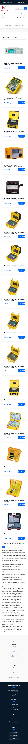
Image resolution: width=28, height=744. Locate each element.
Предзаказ (22, 67)
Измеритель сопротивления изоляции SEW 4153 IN (14, 434)
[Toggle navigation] (3, 18)
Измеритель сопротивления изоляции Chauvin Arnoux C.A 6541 (14, 233)
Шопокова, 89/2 (8, 2)
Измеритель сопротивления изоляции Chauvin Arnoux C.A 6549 (14, 367)
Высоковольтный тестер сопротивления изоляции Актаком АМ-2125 (13, 98)
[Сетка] (3, 35)
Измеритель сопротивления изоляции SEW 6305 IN (14, 534)
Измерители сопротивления (14, 23)
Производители (14, 704)
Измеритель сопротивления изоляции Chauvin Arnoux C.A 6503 (14, 199)
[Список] (2, 35)
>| (15, 547)
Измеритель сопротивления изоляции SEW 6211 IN (14, 467)
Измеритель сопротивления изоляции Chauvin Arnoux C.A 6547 (14, 333)
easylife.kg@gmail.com (14, 707)
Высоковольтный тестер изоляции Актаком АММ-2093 (13, 64)
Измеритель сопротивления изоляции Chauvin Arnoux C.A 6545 (14, 300)
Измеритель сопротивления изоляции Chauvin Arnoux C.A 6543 (14, 266)
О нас (14, 719)
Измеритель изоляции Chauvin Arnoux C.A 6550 (14, 132)
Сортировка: (5, 37)
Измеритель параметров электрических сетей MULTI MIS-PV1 (13, 166)
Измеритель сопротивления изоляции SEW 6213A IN (14, 501)
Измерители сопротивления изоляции (14, 25)
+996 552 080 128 (14, 709)
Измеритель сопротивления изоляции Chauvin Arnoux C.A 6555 (14, 400)
